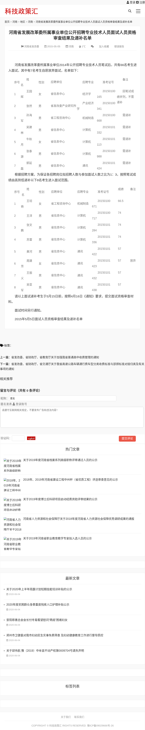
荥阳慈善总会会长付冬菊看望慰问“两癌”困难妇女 (37, 619)
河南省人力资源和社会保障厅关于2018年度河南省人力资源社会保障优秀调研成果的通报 (78, 518)
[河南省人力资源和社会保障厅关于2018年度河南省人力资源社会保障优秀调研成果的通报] (12, 524)
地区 (22, 21)
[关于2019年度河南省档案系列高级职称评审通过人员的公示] (12, 465)
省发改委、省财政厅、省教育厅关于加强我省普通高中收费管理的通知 (55, 357)
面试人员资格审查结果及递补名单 (59, 319)
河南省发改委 (31, 46)
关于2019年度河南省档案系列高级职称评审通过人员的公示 (60, 460)
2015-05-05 (53, 46)
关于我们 (66, 717)
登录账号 (21, 404)
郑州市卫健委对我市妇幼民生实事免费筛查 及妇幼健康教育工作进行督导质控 (54, 635)
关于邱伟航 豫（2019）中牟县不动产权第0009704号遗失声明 (45, 650)
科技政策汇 (21, 11)
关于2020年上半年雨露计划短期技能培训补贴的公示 (39, 589)
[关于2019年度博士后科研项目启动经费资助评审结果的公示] (12, 504)
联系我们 (79, 717)
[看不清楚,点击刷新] (31, 438)
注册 (142, 2)
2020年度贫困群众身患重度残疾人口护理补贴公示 (37, 604)
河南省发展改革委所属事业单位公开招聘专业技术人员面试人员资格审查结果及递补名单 (84, 21)
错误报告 (119, 46)
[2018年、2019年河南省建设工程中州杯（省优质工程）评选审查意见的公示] (12, 484)
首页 (7, 21)
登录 (132, 2)
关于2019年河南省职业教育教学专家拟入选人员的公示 (57, 538)
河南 (14, 21)
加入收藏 (104, 46)
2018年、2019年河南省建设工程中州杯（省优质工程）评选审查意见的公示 (70, 479)
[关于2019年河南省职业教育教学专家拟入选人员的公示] (12, 543)
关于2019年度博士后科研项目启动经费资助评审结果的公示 (60, 499)
